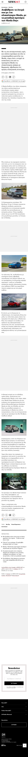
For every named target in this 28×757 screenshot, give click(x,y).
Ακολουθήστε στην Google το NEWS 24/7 (12, 567)
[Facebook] (2, 77)
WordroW (8, 575)
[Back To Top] (25, 745)
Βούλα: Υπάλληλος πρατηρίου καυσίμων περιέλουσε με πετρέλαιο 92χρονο (15, 547)
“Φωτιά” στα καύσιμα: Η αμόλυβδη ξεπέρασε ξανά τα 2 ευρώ (13, 543)
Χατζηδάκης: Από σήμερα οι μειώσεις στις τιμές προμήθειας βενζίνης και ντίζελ (14, 560)
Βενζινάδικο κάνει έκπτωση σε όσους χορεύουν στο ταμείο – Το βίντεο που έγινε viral (14, 538)
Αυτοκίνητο (4, 7)
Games (8, 573)
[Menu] (2, 2)
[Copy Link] (13, 77)
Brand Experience (16, 524)
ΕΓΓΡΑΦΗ (14, 724)
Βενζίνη (11, 7)
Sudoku (3, 575)
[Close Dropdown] (26, 702)
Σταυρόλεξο (22, 573)
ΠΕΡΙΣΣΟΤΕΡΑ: (5, 534)
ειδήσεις (16, 569)
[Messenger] (10, 77)
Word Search (15, 575)
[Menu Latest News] (26, 2)
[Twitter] (6, 77)
